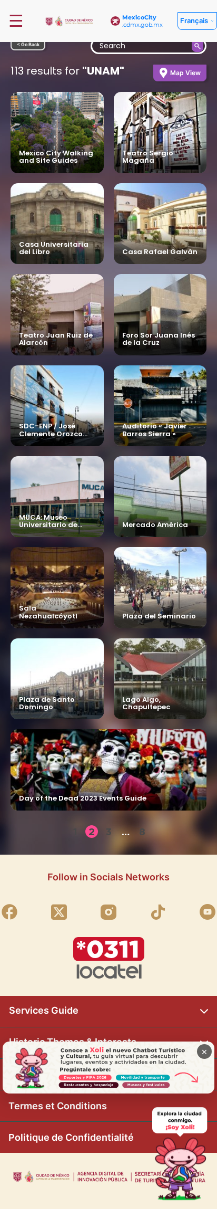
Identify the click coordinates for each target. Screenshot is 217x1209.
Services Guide (43, 1010)
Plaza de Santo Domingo (47, 703)
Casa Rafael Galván (160, 252)
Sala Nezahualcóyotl (48, 612)
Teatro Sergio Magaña (147, 156)
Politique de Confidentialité (71, 1137)
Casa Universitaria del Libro (53, 248)
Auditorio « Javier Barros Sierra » (154, 429)
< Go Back (28, 44)
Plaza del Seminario (159, 616)
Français (194, 20)
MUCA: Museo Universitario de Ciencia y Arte (48, 525)
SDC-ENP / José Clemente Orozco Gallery (51, 433)
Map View (185, 73)
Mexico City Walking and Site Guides (56, 156)
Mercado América (155, 525)
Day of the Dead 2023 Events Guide (82, 798)
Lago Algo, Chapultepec (146, 703)
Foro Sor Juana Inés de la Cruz (158, 339)
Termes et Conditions (57, 1105)
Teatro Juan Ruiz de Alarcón (56, 339)
